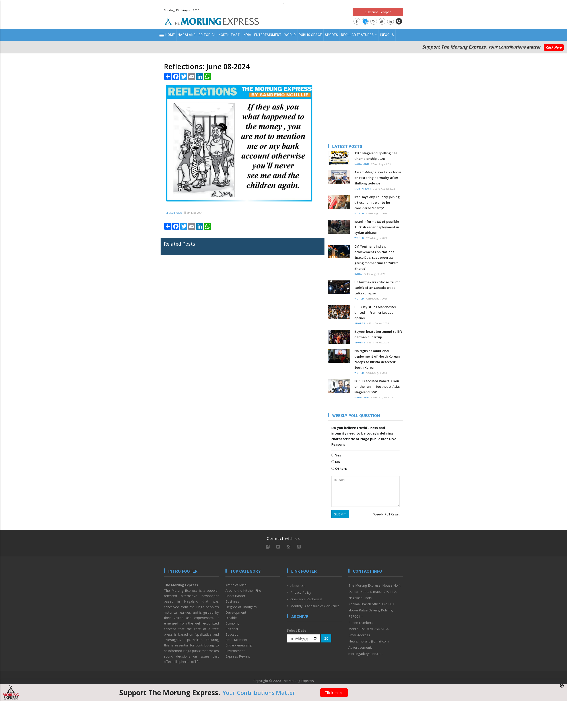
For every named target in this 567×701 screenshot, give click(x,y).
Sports (331, 35)
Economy (232, 623)
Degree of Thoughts (241, 607)
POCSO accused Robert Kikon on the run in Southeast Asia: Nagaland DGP (377, 386)
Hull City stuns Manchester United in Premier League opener (375, 312)
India (247, 35)
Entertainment (268, 35)
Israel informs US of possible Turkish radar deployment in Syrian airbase (376, 227)
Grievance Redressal (306, 599)
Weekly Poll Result (386, 514)
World (290, 35)
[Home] (212, 21)
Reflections (173, 212)
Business (232, 601)
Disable (231, 617)
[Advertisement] (144, 394)
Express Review (237, 656)
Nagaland (187, 35)
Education (232, 634)
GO (326, 638)
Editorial (207, 35)
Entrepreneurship (238, 645)
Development (235, 612)
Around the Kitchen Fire (243, 590)
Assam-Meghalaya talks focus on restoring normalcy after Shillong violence (377, 177)
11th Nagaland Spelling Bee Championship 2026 (375, 156)
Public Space (310, 35)
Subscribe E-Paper (378, 12)
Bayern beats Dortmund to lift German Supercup (378, 334)
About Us (297, 585)
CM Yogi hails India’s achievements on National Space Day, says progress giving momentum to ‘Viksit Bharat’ (376, 257)
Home (170, 35)
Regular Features (357, 35)
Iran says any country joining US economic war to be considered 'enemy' (377, 202)
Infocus (387, 35)
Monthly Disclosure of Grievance (315, 606)
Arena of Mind (236, 585)
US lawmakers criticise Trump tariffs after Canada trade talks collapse (377, 287)
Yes (337, 455)
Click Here (553, 47)
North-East (229, 35)
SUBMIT (340, 514)
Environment (235, 650)
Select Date (296, 630)
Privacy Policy (300, 592)
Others (340, 468)
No (337, 462)
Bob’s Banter (235, 595)
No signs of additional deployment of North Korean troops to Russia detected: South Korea (377, 359)
